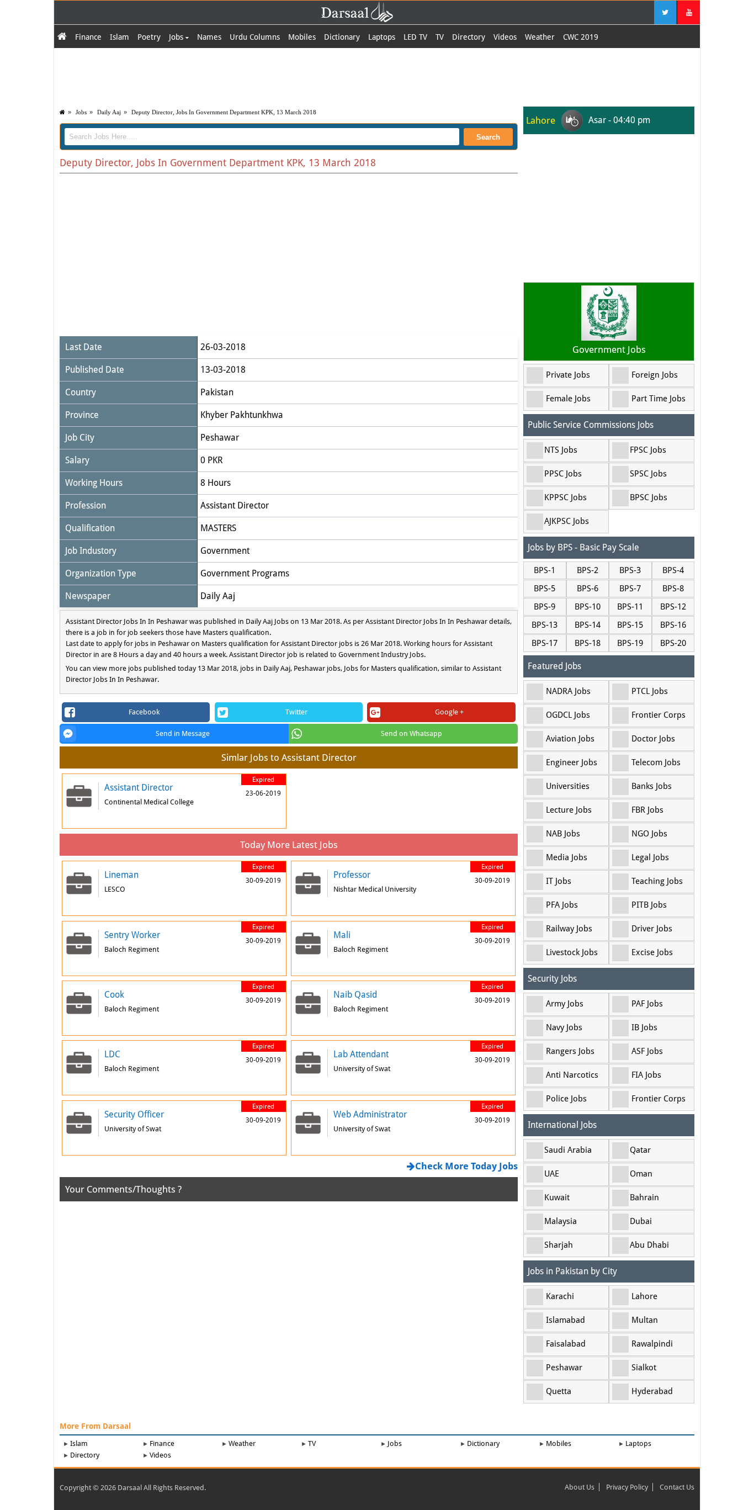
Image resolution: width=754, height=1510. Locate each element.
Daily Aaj (109, 112)
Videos (505, 37)
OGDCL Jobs (568, 715)
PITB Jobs (649, 905)
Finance (88, 37)
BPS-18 (588, 643)
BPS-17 (544, 643)
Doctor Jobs (653, 739)
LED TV (415, 37)
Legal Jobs (650, 857)
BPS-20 (673, 643)
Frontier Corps (658, 715)
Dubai (641, 1221)
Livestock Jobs (572, 952)
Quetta (558, 1391)
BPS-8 (673, 589)
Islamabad (565, 1320)
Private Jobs (568, 375)
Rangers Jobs (570, 1051)
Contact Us (677, 1487)
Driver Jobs (651, 929)
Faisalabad (566, 1344)
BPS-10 (588, 607)
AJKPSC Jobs (566, 521)
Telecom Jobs (656, 762)
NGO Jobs (649, 834)
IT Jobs (558, 881)
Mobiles (302, 37)
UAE (551, 1174)
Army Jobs (564, 1004)
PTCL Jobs (649, 691)
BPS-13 (544, 625)
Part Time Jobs (658, 399)
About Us (579, 1487)
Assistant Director (234, 505)
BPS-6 (587, 589)
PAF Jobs (647, 1004)
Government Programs (244, 573)
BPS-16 (673, 625)
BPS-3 (630, 570)
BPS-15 (630, 625)
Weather (540, 37)
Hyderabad (652, 1391)
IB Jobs (644, 1027)
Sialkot (643, 1368)
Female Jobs (568, 399)
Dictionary (342, 37)
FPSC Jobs (648, 450)
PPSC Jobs (563, 474)
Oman (641, 1174)
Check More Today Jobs (466, 1166)
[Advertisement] (377, 75)
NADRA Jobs (568, 691)
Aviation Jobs (570, 739)
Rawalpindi (652, 1344)
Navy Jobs (564, 1027)
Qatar (640, 1150)
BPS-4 (673, 570)
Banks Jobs (651, 786)
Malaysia (560, 1221)
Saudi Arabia (568, 1150)
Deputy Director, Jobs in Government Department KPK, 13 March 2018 (223, 112)
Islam (119, 37)
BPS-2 (587, 570)
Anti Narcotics (572, 1075)
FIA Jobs (646, 1075)
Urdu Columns (255, 37)
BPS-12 (673, 607)
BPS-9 (544, 607)
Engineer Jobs (571, 762)
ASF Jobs (647, 1051)
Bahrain (644, 1197)
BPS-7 (630, 589)
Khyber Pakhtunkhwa (241, 415)
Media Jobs (566, 857)
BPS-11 (630, 607)
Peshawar (219, 437)
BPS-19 (630, 643)
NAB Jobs (563, 834)
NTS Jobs (560, 450)
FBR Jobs (647, 810)
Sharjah (558, 1245)
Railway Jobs (569, 929)
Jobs (177, 37)
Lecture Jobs (569, 810)
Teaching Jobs (657, 881)
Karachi (560, 1296)
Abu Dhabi (649, 1245)
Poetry (149, 37)
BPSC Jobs (648, 497)
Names (209, 37)
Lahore (644, 1296)
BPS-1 (544, 570)
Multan (644, 1320)
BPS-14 (588, 625)
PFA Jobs (562, 905)
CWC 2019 (580, 37)
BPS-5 (544, 589)
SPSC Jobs (648, 474)
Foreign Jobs (654, 375)
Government (224, 550)
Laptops (381, 37)
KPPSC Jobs (565, 497)
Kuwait (557, 1197)
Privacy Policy (627, 1487)
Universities (568, 786)
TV (440, 37)
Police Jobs (566, 1099)
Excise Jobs (652, 952)
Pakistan (216, 392)
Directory (468, 37)
